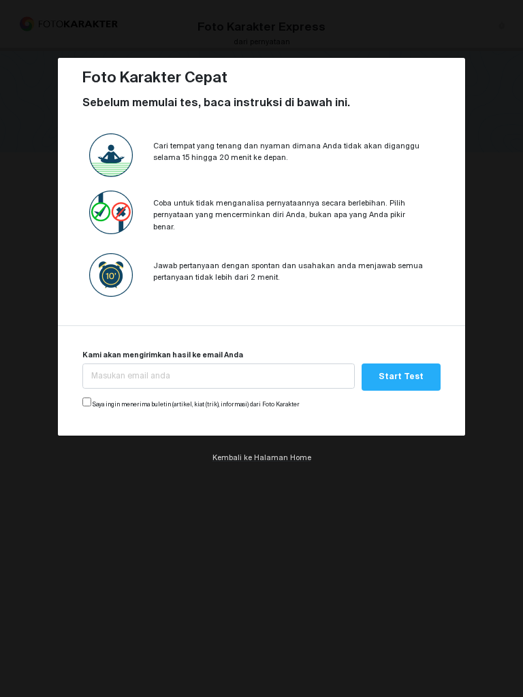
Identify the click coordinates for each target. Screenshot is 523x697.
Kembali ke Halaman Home (261, 457)
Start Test (401, 376)
